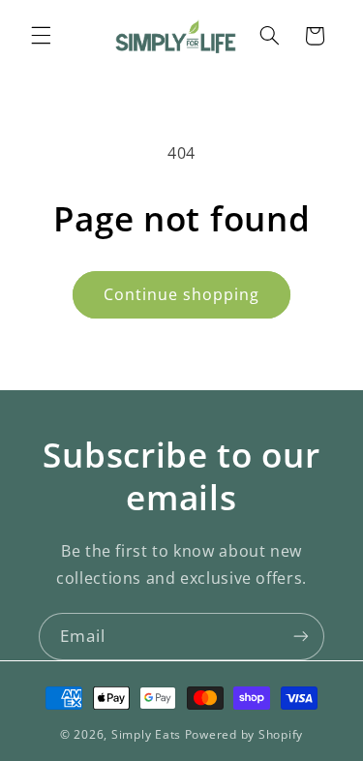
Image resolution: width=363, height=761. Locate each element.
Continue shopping (182, 294)
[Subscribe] (301, 636)
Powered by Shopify (244, 734)
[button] (40, 36)
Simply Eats (146, 734)
